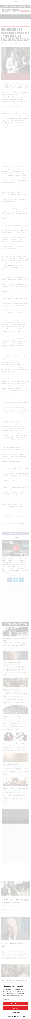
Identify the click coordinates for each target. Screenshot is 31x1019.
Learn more (6, 999)
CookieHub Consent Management (18, 1016)
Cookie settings (15, 1012)
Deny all (15, 1008)
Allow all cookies (16, 1004)
